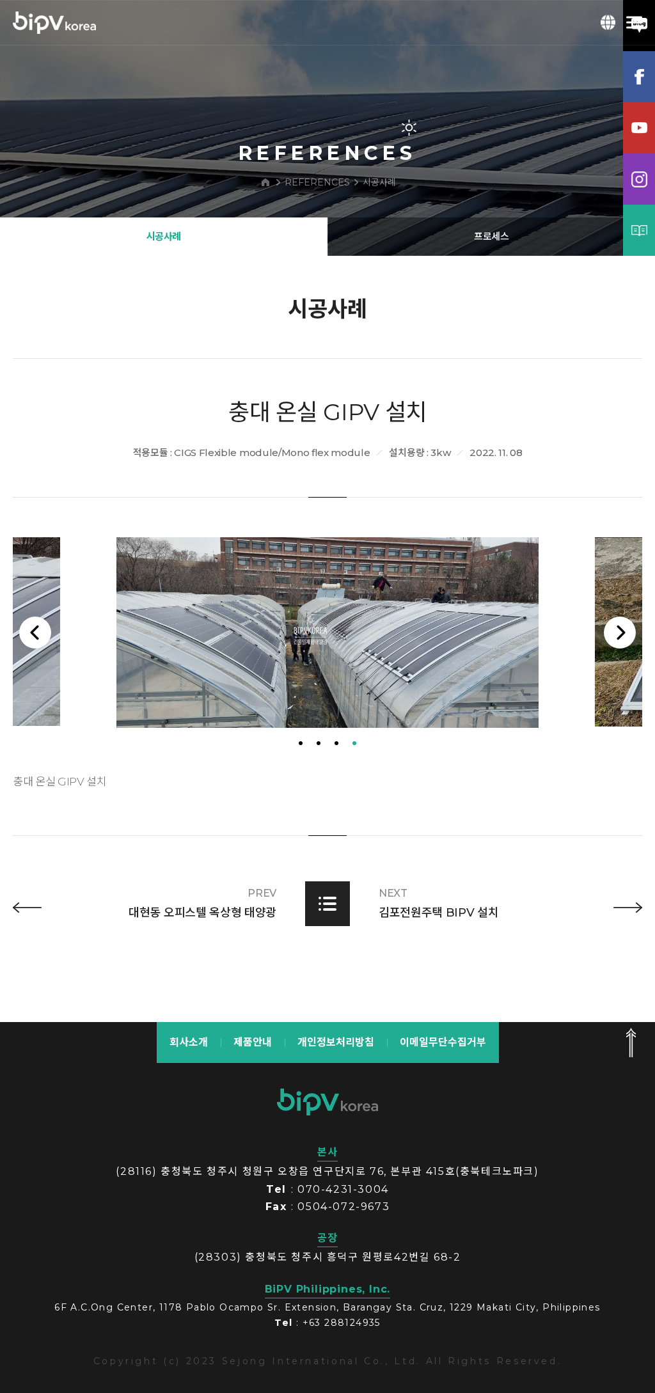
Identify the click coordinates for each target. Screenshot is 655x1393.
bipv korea (327, 1101)
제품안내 (252, 1041)
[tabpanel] (327, 632)
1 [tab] (301, 742)
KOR (608, 22)
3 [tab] (336, 742)
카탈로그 (639, 230)
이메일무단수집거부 (443, 1041)
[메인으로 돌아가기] (265, 182)
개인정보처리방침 (335, 1041)
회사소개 (189, 1041)
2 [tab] (318, 742)
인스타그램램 (639, 179)
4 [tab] (354, 742)
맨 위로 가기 (630, 1041)
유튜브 (639, 127)
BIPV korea (54, 22)
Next (620, 632)
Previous (35, 632)
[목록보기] (327, 902)
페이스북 (639, 76)
